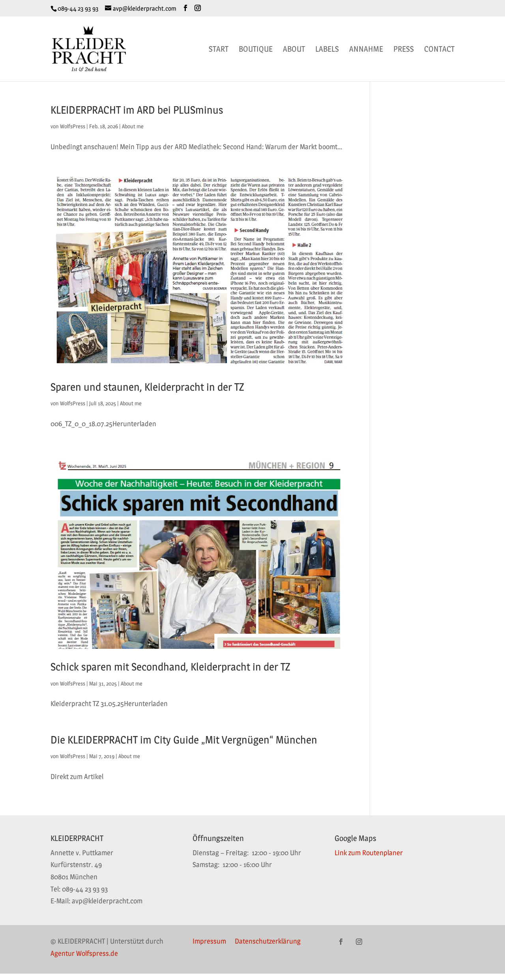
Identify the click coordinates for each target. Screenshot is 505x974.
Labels (327, 50)
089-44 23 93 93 (78, 8)
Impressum (209, 941)
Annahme (366, 50)
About (294, 50)
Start (218, 50)
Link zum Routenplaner (369, 853)
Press (403, 50)
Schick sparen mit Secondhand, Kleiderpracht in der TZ (170, 666)
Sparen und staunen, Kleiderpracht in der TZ (147, 386)
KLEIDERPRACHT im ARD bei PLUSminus (136, 109)
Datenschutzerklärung (268, 941)
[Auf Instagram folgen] (359, 941)
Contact (439, 50)
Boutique (256, 50)
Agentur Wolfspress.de (84, 953)
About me (133, 126)
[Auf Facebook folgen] (341, 941)
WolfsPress (72, 126)
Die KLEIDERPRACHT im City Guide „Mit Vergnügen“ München (183, 739)
